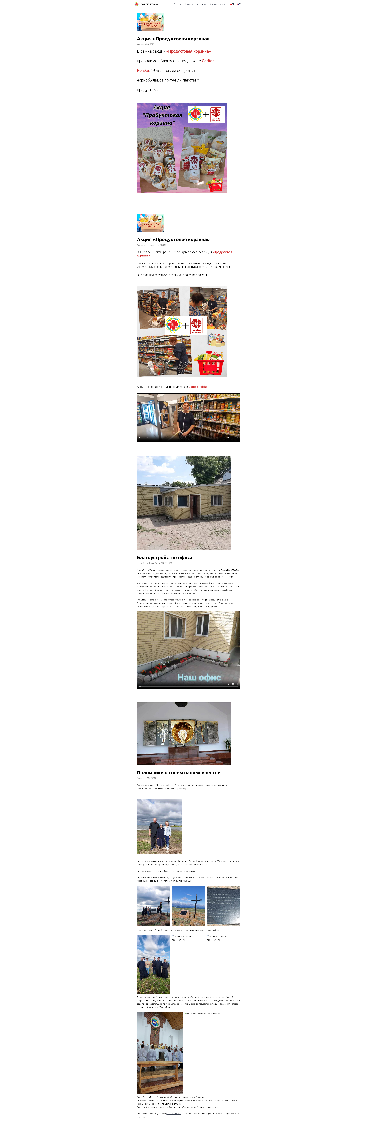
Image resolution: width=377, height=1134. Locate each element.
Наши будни (154, 563)
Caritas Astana (149, 4)
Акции (140, 44)
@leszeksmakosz (173, 1113)
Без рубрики (149, 245)
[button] (180, 4)
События (141, 778)
